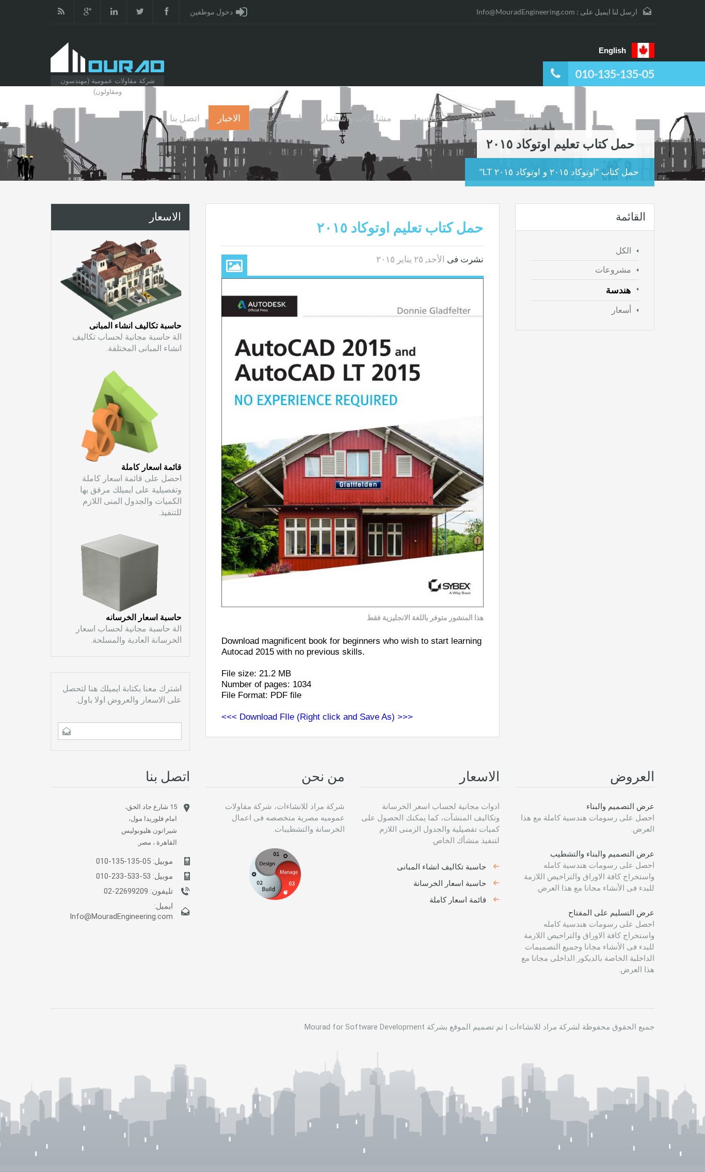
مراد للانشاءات (533, 1027)
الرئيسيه (518, 117)
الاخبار (229, 117)
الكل (623, 251)
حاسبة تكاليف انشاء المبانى (135, 325)
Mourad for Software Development (365, 1027)
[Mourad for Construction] (107, 57)
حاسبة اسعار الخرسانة (449, 883)
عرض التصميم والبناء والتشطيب (602, 854)
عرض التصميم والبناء (620, 806)
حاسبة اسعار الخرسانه (144, 617)
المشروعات (280, 117)
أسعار (621, 310)
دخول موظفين (211, 11)
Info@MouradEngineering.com (525, 11)
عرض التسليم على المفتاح (611, 912)
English (612, 50)
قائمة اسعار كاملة (151, 467)
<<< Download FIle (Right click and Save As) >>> (317, 717)
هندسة (618, 290)
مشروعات (613, 270)
